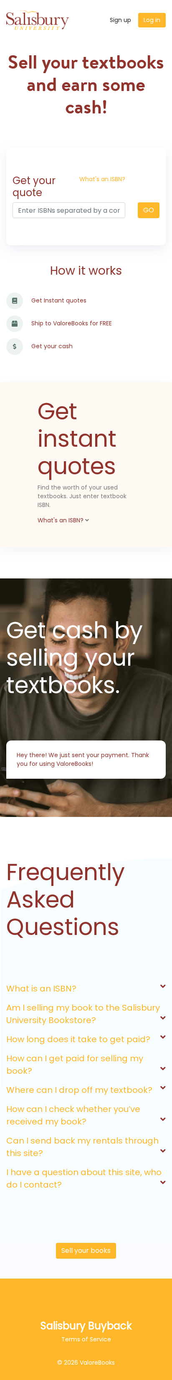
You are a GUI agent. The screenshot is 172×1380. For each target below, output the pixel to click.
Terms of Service (86, 1339)
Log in (152, 20)
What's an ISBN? (102, 179)
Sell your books (86, 1250)
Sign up (120, 20)
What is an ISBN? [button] (41, 988)
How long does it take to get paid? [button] (78, 1039)
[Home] (37, 20)
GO (148, 210)
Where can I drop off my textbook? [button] (79, 1090)
